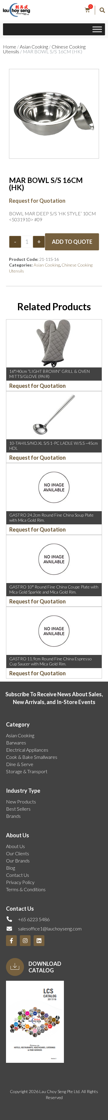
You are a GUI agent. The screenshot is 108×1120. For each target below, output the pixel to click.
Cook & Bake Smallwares (31, 757)
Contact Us (17, 875)
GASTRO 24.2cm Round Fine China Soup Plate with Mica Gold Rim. (51, 517)
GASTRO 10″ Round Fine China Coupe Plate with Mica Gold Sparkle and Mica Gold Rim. (53, 589)
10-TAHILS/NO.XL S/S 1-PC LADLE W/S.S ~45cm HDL (53, 446)
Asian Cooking (34, 46)
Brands (13, 816)
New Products (21, 801)
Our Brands (18, 860)
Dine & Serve (19, 764)
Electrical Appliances (27, 750)
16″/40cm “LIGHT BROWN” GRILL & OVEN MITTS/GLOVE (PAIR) (49, 374)
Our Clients (17, 853)
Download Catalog (44, 967)
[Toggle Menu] (97, 29)
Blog (10, 868)
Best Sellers (18, 809)
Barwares (16, 742)
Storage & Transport (26, 771)
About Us (15, 846)
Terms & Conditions (26, 889)
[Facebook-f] (11, 940)
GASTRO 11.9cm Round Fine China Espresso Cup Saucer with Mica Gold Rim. (50, 661)
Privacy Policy (20, 882)
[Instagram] (25, 940)
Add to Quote (72, 241)
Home (9, 46)
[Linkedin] (39, 940)
